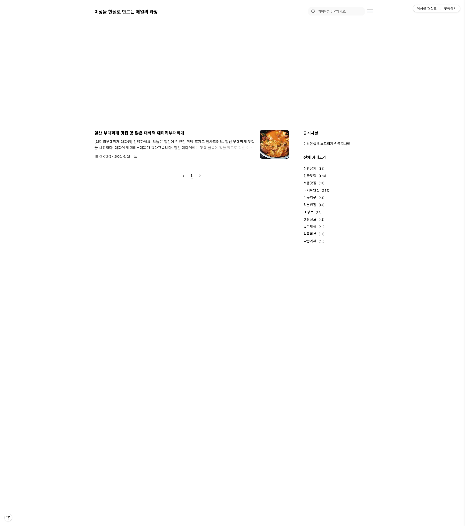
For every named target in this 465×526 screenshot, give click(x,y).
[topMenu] (370, 10)
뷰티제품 (313, 226)
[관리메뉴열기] (8, 517)
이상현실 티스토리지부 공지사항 (326, 143)
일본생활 (313, 204)
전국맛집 (314, 175)
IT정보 (312, 211)
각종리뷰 (313, 241)
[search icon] (313, 11)
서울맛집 (313, 182)
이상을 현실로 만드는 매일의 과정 (126, 11)
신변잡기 (313, 168)
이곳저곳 (313, 197)
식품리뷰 (313, 233)
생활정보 (313, 219)
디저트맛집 (316, 190)
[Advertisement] (232, 63)
